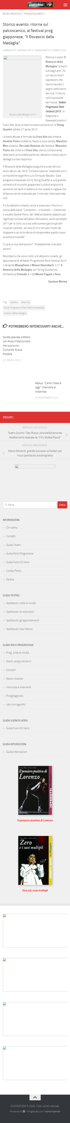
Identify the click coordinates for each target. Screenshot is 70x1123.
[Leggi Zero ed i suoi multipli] (35, 884)
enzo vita (25, 302)
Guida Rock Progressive (19, 553)
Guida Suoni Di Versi (17, 562)
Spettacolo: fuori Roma (19, 629)
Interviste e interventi (18, 687)
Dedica (10, 579)
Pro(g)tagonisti (34, 13)
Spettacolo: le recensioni (20, 611)
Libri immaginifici (16, 704)
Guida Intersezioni (16, 752)
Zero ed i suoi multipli (35, 890)
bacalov (14, 302)
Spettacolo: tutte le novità (21, 603)
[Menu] (65, 4)
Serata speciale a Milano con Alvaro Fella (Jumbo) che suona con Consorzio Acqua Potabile (16, 345)
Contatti (10, 536)
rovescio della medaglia (15, 313)
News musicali (12, 13)
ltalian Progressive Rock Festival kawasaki (24, 307)
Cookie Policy (13, 570)
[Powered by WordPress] (24, 1111)
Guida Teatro (13, 545)
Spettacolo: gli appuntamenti (22, 620)
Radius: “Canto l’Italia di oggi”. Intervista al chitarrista (48, 387)
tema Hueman (52, 1111)
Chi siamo (11, 527)
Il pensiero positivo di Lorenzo (35, 820)
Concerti (11, 670)
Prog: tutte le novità (17, 652)
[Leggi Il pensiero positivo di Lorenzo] (35, 814)
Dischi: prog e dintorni (18, 661)
